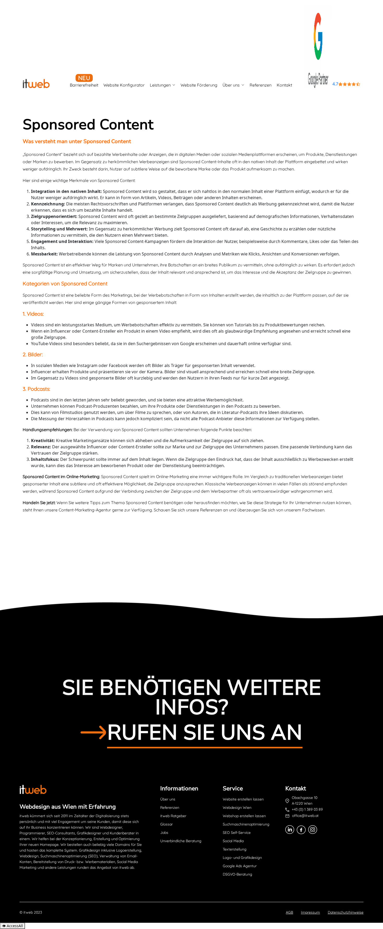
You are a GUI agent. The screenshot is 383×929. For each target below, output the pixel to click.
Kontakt (284, 85)
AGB (289, 912)
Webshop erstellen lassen (244, 816)
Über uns (231, 85)
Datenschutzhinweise (345, 912)
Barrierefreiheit (84, 85)
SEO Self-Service (237, 832)
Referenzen (260, 85)
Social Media (233, 841)
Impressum (310, 912)
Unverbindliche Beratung (180, 841)
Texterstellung (234, 849)
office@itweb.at (305, 815)
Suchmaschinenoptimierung (246, 824)
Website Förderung (199, 85)
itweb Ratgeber (173, 816)
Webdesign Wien (237, 807)
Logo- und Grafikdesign (242, 857)
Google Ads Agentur (240, 866)
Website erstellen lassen (243, 799)
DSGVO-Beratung (237, 874)
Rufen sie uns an (204, 732)
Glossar (166, 824)
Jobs (164, 832)
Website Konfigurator (124, 85)
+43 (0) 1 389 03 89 (307, 809)
